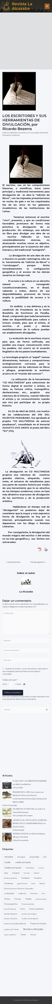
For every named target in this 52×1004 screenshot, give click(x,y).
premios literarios (11, 919)
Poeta (22, 909)
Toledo (23, 935)
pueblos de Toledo (11, 929)
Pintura (7, 899)
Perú (43, 893)
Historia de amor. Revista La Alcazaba (18, 888)
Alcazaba (8, 857)
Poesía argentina (11, 904)
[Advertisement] (26, 40)
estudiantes (6, 135)
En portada (23, 133)
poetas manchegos (29, 914)
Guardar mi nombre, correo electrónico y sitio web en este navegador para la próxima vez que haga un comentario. (25, 671)
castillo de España (23, 862)
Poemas (17, 899)
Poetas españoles (36, 909)
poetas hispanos (10, 914)
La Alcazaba (9, 893)
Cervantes (30, 868)
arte (44, 857)
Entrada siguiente (38, 562)
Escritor (27, 873)
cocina (41, 868)
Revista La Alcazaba (22, 6)
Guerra (42, 883)
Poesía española (28, 904)
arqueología (34, 857)
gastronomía (22, 883)
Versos (33, 935)
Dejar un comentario (10, 133)
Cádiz (6, 873)
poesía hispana (10, 909)
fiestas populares (10, 878)
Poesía (28, 899)
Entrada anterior (13, 562)
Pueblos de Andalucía (30, 919)
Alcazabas (21, 857)
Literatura (16, 135)
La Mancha (22, 893)
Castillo (7, 862)
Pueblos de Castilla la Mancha (15, 924)
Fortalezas (8, 883)
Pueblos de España (38, 924)
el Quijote (16, 873)
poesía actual (41, 899)
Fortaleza (37, 878)
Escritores (44, 133)
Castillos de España (12, 868)
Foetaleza (25, 878)
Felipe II (36, 873)
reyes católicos (10, 935)
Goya (33, 883)
